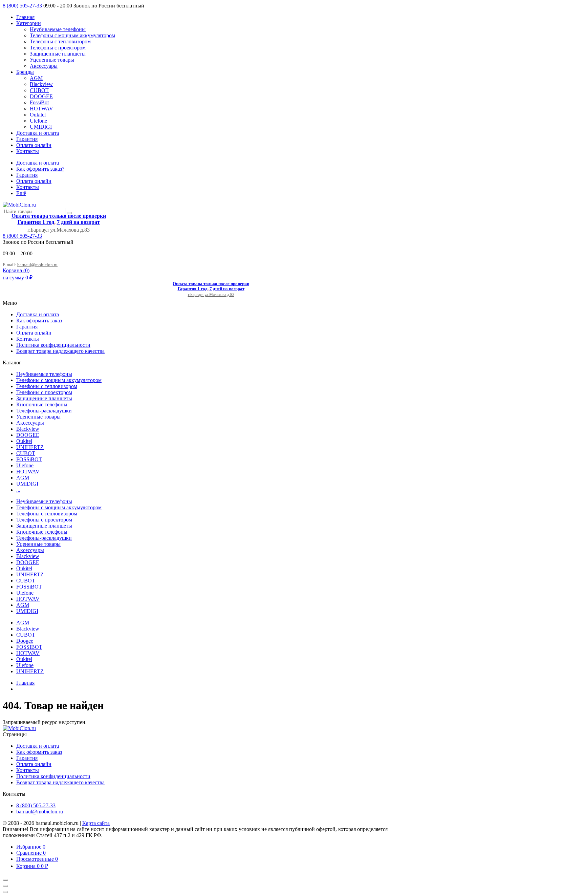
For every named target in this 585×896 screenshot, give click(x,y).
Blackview (41, 84)
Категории (28, 23)
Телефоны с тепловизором (60, 41)
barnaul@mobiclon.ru (37, 264)
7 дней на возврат (78, 222)
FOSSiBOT (29, 459)
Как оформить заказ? (40, 169)
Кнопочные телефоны (41, 404)
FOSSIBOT (29, 647)
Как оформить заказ (39, 320)
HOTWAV (41, 108)
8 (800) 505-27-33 (22, 5)
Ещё (21, 193)
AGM (36, 78)
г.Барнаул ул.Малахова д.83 (58, 230)
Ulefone (38, 121)
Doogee (24, 641)
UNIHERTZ (30, 447)
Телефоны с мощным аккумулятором (72, 35)
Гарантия (27, 139)
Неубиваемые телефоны (58, 29)
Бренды (25, 72)
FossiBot (39, 102)
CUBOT (39, 90)
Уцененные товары (52, 60)
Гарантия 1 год (36, 222)
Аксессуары (44, 66)
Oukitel (38, 115)
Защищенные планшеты (58, 54)
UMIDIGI (41, 127)
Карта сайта (96, 823)
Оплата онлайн (33, 145)
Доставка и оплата (37, 133)
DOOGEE (41, 96)
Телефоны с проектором (58, 47)
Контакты (27, 151)
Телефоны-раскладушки (44, 410)
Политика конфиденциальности (53, 345)
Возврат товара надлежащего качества (60, 351)
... (18, 490)
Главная (25, 17)
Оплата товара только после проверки (59, 216)
